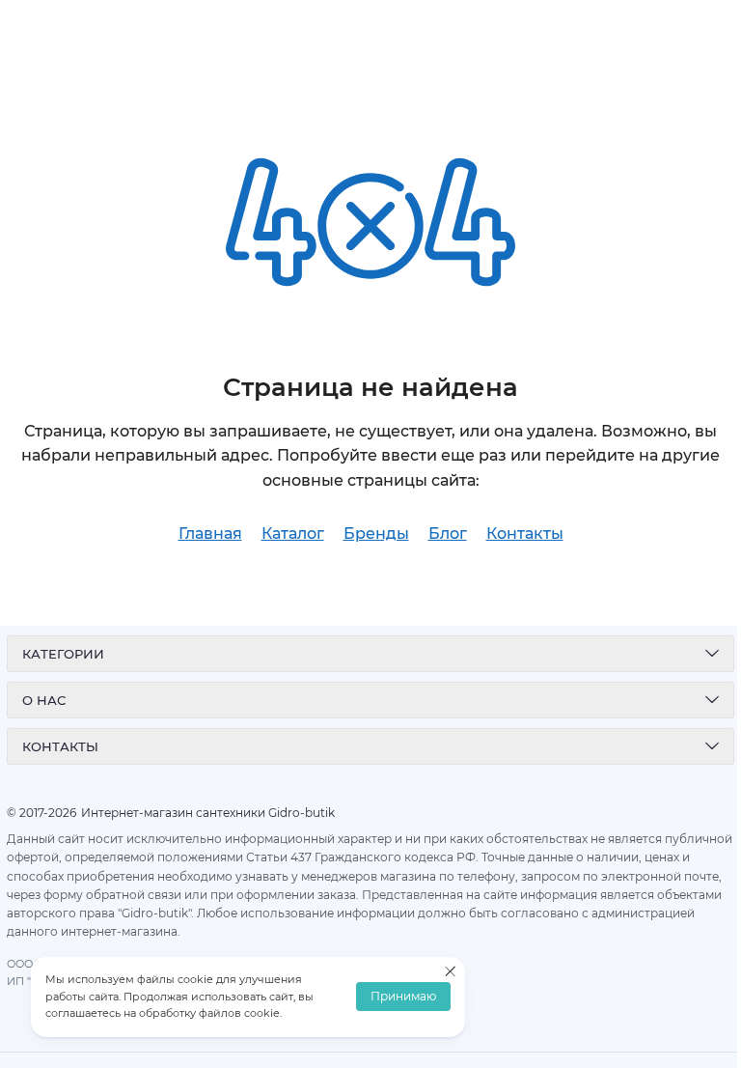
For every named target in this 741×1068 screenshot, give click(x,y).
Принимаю (403, 997)
